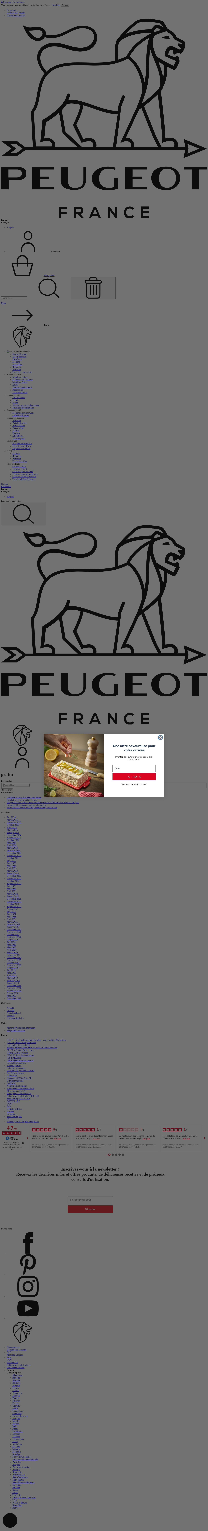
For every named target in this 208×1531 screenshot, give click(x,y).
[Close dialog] (160, 737)
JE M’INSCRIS (134, 776)
